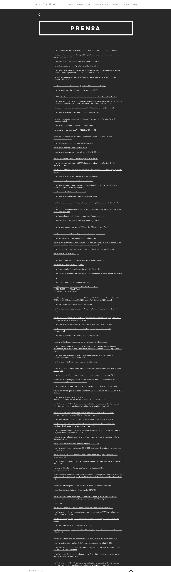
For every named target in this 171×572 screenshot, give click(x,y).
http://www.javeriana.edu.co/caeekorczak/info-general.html (76, 112)
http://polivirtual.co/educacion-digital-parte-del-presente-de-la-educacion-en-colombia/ (88, 273)
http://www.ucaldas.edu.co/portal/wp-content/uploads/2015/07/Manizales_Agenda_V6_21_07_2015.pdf (79, 398)
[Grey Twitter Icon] (46, 4)
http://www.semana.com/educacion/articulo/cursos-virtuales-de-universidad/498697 (86, 538)
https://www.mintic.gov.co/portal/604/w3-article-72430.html (77, 152)
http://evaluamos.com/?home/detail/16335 (70, 147)
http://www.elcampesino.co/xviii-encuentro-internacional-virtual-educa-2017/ (83, 508)
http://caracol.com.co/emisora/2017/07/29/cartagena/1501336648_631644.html (85, 324)
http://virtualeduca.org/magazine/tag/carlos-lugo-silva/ (75, 238)
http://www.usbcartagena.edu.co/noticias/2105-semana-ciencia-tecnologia (82, 485)
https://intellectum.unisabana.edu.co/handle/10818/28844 (76, 490)
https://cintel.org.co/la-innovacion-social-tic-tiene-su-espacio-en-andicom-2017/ (84, 375)
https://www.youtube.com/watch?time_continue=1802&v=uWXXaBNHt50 (88, 97)
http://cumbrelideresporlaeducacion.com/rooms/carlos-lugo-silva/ (79, 216)
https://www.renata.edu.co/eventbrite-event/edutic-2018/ (76, 90)
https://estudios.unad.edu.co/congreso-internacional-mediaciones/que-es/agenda (85, 386)
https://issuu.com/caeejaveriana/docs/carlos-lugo (73, 304)
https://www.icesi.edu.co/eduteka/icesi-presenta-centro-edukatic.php (80, 342)
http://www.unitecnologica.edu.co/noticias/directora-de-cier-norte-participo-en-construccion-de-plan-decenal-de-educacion (84, 380)
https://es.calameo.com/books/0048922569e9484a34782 (75, 125)
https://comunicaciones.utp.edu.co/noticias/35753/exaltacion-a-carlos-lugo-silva (85, 108)
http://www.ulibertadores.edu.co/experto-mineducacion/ (75, 196)
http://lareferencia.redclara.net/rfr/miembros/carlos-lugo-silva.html (79, 234)
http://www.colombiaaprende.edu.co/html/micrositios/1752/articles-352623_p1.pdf (86, 203)
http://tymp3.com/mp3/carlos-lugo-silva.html (71, 282)
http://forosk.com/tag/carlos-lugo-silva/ (69, 265)
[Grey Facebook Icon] (43, 4)
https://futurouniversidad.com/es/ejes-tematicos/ (72, 525)
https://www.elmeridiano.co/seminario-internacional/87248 (76, 443)
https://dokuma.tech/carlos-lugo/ (66, 254)
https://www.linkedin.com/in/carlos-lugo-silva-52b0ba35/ (76, 159)
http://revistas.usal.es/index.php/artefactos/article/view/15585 (77, 269)
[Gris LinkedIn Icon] (36, 4)
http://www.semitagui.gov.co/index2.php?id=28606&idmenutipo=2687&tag (83, 419)
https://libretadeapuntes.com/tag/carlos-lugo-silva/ (73, 143)
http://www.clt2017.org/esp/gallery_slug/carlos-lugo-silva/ (76, 61)
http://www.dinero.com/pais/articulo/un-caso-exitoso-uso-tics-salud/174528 (83, 543)
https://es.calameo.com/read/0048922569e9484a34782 (75, 130)
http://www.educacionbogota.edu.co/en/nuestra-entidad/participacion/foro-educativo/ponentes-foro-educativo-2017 (83, 356)
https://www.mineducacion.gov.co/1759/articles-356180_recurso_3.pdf (81, 227)
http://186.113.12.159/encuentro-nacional (70, 192)
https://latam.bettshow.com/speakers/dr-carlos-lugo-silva (76, 66)
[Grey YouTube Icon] (54, 4)
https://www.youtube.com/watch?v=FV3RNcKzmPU (73, 181)
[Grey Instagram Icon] (50, 4)
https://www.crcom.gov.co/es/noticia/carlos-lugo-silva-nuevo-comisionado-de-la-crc (86, 50)
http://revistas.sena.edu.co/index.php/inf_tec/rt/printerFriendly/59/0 (80, 86)
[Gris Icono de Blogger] (39, 4)
